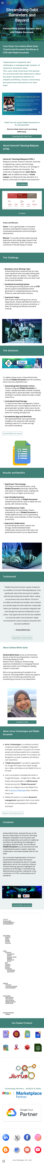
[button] (2, 3)
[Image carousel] (22, 202)
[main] (22, 21)
